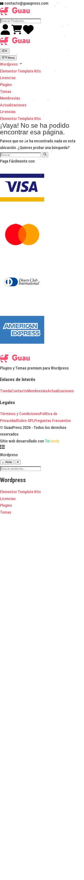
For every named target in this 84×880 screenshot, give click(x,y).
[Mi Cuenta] (5, 33)
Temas (5, 91)
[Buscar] (45, 154)
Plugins (6, 84)
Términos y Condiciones (20, 413)
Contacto (19, 391)
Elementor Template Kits (20, 71)
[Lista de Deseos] (28, 33)
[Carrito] (17, 33)
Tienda (5, 391)
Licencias (8, 77)
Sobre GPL (25, 420)
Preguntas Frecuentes (52, 420)
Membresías (10, 98)
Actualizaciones (13, 105)
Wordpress (9, 64)
